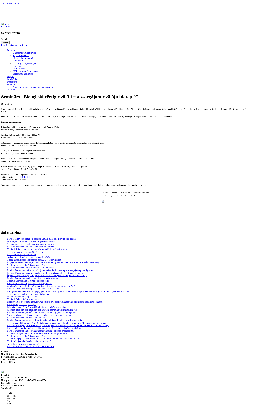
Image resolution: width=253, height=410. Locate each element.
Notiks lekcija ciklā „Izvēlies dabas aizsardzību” (29, 341)
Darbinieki (18, 60)
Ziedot (25, 45)
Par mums (11, 50)
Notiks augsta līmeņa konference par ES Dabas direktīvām (34, 260)
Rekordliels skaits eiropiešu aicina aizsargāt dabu (29, 283)
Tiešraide (11, 89)
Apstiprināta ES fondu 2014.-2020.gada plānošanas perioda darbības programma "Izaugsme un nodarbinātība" (58, 323)
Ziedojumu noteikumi (23, 74)
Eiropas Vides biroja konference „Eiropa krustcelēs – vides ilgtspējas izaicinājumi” (45, 328)
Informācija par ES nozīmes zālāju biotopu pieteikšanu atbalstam (36, 307)
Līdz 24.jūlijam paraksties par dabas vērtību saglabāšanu (33, 288)
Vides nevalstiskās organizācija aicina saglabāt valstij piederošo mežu (39, 315)
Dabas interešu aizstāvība (24, 53)
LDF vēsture (19, 68)
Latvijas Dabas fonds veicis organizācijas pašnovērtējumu (33, 278)
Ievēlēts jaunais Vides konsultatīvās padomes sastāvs (31, 241)
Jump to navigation (10, 3)
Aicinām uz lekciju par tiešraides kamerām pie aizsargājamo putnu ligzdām (41, 312)
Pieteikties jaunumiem (11, 45)
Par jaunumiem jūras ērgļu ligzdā (22, 296)
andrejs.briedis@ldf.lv (23, 177)
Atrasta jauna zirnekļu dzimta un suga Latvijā (28, 294)
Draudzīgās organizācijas (24, 63)
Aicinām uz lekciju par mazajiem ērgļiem (26, 317)
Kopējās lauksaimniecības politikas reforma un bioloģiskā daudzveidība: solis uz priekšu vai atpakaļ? (53, 262)
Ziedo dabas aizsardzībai (24, 58)
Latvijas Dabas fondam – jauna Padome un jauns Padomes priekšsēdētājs (40, 331)
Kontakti (17, 66)
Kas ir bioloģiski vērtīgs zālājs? (21, 304)
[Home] (5, 24)
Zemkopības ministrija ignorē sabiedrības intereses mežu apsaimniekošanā (41, 286)
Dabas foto (12, 81)
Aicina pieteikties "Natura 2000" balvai (25, 252)
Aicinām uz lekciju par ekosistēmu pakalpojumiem (30, 267)
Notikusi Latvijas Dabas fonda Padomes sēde (28, 281)
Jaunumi (11, 84)
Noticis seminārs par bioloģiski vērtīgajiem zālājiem (30, 244)
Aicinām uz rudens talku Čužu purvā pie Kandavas (30, 346)
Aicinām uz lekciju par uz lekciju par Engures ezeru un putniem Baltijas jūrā (42, 309)
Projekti (10, 76)
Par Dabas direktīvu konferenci (21, 254)
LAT (3, 26)
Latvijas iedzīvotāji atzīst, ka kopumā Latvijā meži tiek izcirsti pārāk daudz (41, 238)
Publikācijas (12, 79)
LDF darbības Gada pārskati (26, 71)
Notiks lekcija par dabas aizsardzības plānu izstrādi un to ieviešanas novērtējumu (44, 338)
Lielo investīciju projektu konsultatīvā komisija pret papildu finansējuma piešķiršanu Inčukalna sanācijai (54, 302)
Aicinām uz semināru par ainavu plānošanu (33, 87)
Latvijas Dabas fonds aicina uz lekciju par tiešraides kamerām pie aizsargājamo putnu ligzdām (50, 270)
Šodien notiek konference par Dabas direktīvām (29, 257)
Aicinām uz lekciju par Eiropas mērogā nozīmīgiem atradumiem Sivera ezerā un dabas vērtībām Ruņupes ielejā (58, 325)
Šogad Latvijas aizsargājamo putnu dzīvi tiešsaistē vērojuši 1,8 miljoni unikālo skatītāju (47, 275)
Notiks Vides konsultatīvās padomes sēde (26, 265)
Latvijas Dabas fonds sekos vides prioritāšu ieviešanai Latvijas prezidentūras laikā (44, 320)
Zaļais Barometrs (21, 55)
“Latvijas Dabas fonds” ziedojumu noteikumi (22, 367)
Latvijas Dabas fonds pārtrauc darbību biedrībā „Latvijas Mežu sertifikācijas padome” (46, 273)
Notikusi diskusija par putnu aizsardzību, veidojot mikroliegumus (37, 249)
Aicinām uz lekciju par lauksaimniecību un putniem (30, 246)
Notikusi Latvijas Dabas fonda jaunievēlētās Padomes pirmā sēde (37, 333)
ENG (8, 26)
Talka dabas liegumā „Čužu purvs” (23, 344)
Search (4, 39)
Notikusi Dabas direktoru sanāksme (23, 299)
